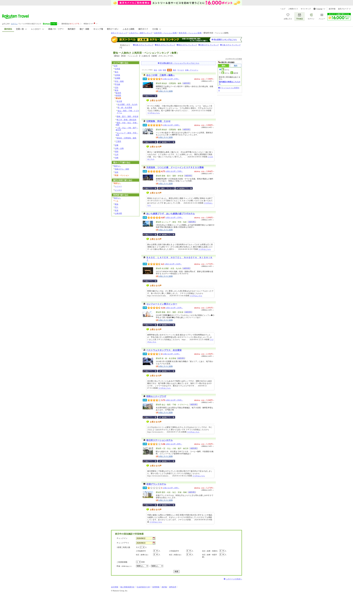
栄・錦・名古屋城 (125, 107)
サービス (180, 70)
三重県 (118, 141)
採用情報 (155, 587)
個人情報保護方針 (127, 587)
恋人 (116, 207)
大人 (137, 547)
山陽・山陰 (119, 148)
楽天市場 (332, 9)
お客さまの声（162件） (173, 264)
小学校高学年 (141, 551)
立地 (160, 70)
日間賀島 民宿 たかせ (158, 121)
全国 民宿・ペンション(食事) (165, 33)
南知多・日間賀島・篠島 (126, 138)
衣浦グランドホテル (156, 484)
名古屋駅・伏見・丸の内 (127, 104)
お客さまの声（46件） (171, 488)
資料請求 (172, 587)
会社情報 (114, 587)
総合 (155, 70)
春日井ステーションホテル (159, 440)
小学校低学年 (174, 551)
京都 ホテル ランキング (209, 45)
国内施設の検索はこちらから (229, 83)
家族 (116, 204)
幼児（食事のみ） (142, 555)
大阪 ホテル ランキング (231, 45)
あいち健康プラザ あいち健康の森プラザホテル (170, 213)
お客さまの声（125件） (171, 354)
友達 (116, 210)
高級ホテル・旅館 (122, 169)
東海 (116, 90)
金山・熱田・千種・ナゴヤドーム (128, 112)
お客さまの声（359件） (174, 217)
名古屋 (119, 101)
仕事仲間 (118, 213)
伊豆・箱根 (119, 81)
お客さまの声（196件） (174, 400)
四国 (116, 151)
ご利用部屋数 (122, 562)
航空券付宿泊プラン (166, 142)
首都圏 (117, 78)
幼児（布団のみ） (175, 555)
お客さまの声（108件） (171, 125)
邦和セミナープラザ (156, 396)
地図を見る (186, 83)
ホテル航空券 (231, 73)
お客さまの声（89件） (174, 444)
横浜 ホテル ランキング (187, 45)
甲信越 (117, 84)
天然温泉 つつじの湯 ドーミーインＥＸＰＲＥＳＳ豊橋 (175, 167)
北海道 (117, 69)
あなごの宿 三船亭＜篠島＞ (160, 75)
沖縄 (116, 158)
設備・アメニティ (191, 70)
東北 (116, 72)
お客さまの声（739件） (174, 171)
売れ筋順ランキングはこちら (225, 39)
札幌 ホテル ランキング (144, 45)
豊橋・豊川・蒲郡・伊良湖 (127, 116)
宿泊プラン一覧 (151, 96)
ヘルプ (282, 9)
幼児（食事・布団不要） (209, 556)
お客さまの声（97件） (171, 79)
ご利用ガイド (293, 9)
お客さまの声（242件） (174, 308)
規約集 (164, 587)
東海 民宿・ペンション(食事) (190, 33)
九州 (116, 155)
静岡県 (118, 95)
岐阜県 (118, 93)
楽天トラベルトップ (119, 33)
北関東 (117, 75)
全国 (115, 66)
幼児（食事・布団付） (210, 551)
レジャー (118, 186)
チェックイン (122, 538)
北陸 (116, 87)
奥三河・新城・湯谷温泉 (126, 120)
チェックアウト (123, 543)
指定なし (117, 166)
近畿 (116, 145)
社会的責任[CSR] (143, 587)
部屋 (164, 70)
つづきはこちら (153, 113)
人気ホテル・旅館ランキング (140, 33)
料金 (125, 566)
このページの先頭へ (234, 579)
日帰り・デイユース (166, 188)
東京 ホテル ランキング (166, 45)
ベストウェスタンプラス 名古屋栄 (164, 350)
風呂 (174, 70)
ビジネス (118, 190)
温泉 (116, 172)
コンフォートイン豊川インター (161, 304)
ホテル (227, 70)
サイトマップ (306, 9)
